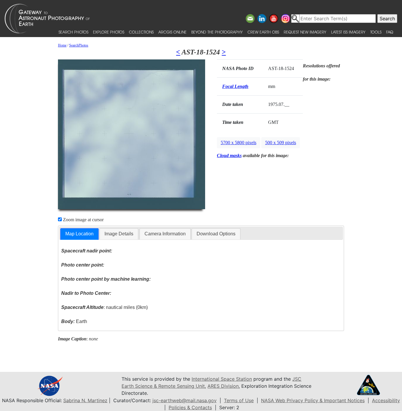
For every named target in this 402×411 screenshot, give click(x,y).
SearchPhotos (78, 45)
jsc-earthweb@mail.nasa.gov (184, 400)
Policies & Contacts (190, 407)
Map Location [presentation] (79, 233)
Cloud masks (229, 155)
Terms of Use (239, 400)
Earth (74, 321)
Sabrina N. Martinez (85, 400)
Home (62, 45)
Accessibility (386, 400)
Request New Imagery (305, 32)
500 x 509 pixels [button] (280, 142)
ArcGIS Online (172, 32)
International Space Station (222, 379)
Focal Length (235, 86)
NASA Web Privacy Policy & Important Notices (313, 400)
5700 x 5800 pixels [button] (238, 142)
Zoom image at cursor (83, 219)
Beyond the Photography (217, 32)
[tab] (79, 234)
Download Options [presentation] (216, 233)
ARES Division (223, 386)
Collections (141, 32)
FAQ (389, 32)
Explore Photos (108, 32)
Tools (375, 32)
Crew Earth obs (263, 32)
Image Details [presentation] (118, 233)
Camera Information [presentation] (165, 233)
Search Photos (73, 32)
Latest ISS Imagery (348, 32)
